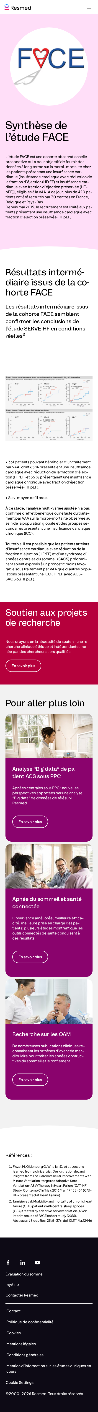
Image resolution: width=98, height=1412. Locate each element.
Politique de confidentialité (30, 1321)
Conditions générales (25, 1354)
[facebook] (8, 1262)
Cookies (13, 1332)
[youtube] (37, 1262)
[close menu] (89, 7)
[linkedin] (23, 1262)
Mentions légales (21, 1343)
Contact (13, 1310)
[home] (18, 6)
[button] (23, 666)
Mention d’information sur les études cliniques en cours (48, 1368)
